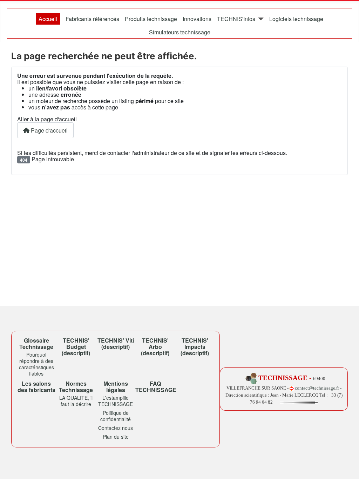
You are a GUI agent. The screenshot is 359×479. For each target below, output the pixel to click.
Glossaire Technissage (36, 343)
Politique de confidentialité (115, 416)
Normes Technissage (76, 386)
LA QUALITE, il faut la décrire (76, 400)
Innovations (197, 19)
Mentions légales (115, 386)
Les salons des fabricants (36, 386)
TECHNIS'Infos (236, 19)
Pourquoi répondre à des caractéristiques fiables (36, 364)
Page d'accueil (48, 130)
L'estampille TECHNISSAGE (115, 400)
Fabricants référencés (92, 19)
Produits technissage (151, 19)
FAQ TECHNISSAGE (155, 386)
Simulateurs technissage (179, 32)
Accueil (48, 19)
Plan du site (116, 436)
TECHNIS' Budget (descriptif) (76, 346)
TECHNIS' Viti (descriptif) (115, 343)
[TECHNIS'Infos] (259, 19)
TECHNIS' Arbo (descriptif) (155, 346)
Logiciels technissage (296, 19)
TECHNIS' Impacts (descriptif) (195, 346)
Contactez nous (115, 427)
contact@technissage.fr (317, 388)
